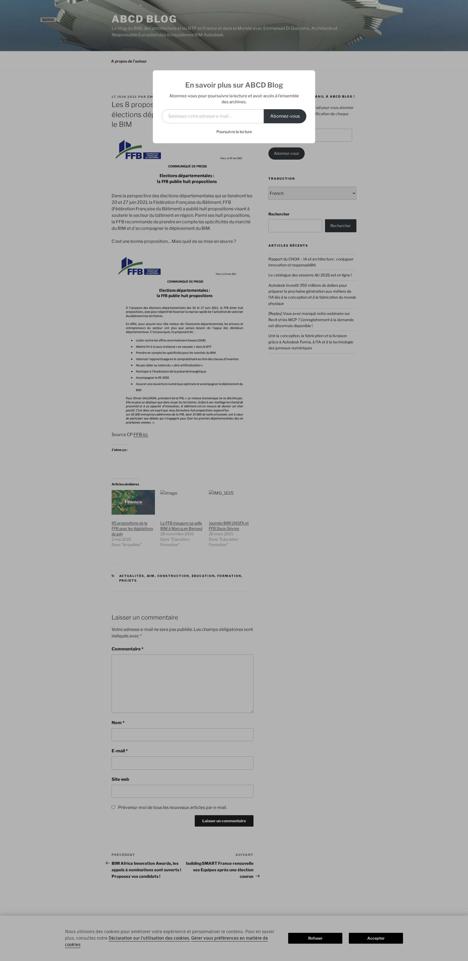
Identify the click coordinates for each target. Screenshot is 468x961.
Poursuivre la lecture (234, 131)
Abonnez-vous (285, 116)
